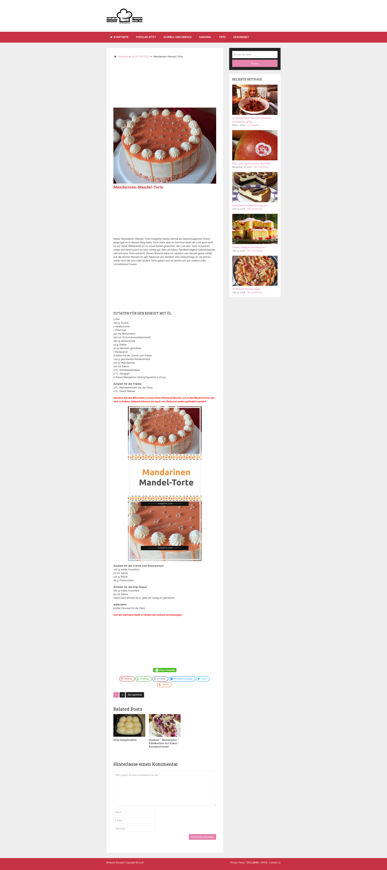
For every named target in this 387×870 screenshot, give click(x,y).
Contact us (275, 862)
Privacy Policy (237, 862)
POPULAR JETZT (146, 37)
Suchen (255, 63)
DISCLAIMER (253, 862)
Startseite (120, 37)
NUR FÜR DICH (140, 56)
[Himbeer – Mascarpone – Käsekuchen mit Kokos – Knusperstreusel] (165, 725)
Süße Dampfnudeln (125, 739)
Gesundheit (241, 37)
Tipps (222, 37)
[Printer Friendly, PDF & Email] (164, 670)
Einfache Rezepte (115, 862)
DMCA (264, 862)
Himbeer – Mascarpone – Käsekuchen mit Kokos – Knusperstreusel (164, 743)
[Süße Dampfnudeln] (129, 725)
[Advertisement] (164, 84)
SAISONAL (205, 37)
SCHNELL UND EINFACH (178, 37)
